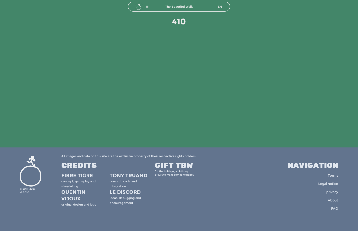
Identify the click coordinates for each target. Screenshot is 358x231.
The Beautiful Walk (179, 6)
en (220, 6)
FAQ (334, 209)
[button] (147, 6)
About (333, 200)
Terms (333, 175)
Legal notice (328, 184)
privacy (332, 192)
